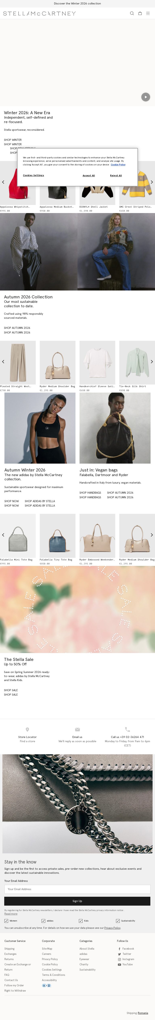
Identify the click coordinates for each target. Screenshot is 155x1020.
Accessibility (49, 980)
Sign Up (77, 901)
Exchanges (10, 954)
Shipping (9, 949)
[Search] (132, 13)
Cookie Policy (50, 964)
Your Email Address (16, 881)
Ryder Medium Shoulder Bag (57, 386)
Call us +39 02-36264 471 (127, 737)
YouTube (128, 964)
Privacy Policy (112, 928)
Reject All (116, 176)
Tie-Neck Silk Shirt (132, 386)
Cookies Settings (52, 970)
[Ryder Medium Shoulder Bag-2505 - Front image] (57, 363)
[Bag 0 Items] (140, 13)
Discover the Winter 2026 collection (77, 3)
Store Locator (27, 737)
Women (13, 921)
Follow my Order (14, 985)
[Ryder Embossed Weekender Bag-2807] (97, 536)
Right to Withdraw (15, 991)
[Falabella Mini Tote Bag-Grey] (18, 536)
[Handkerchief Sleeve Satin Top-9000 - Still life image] (97, 363)
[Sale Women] (77, 609)
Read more (10, 914)
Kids (86, 921)
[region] (77, 167)
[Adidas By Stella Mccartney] (39, 428)
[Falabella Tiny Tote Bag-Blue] (57, 536)
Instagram (128, 959)
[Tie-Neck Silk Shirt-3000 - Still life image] (137, 363)
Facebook (128, 949)
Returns (9, 959)
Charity (84, 964)
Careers (46, 954)
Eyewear (84, 959)
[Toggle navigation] (148, 13)
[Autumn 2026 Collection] (39, 252)
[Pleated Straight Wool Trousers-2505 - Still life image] (18, 363)
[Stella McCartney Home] (39, 13)
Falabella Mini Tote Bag (16, 560)
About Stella (87, 949)
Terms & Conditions (53, 975)
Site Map (47, 949)
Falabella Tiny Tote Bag (56, 560)
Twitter (127, 954)
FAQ (6, 975)
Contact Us (11, 980)
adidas (50, 921)
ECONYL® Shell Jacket (94, 207)
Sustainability (128, 921)
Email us (77, 737)
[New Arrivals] (115, 428)
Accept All (89, 176)
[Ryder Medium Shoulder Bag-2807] (137, 536)
